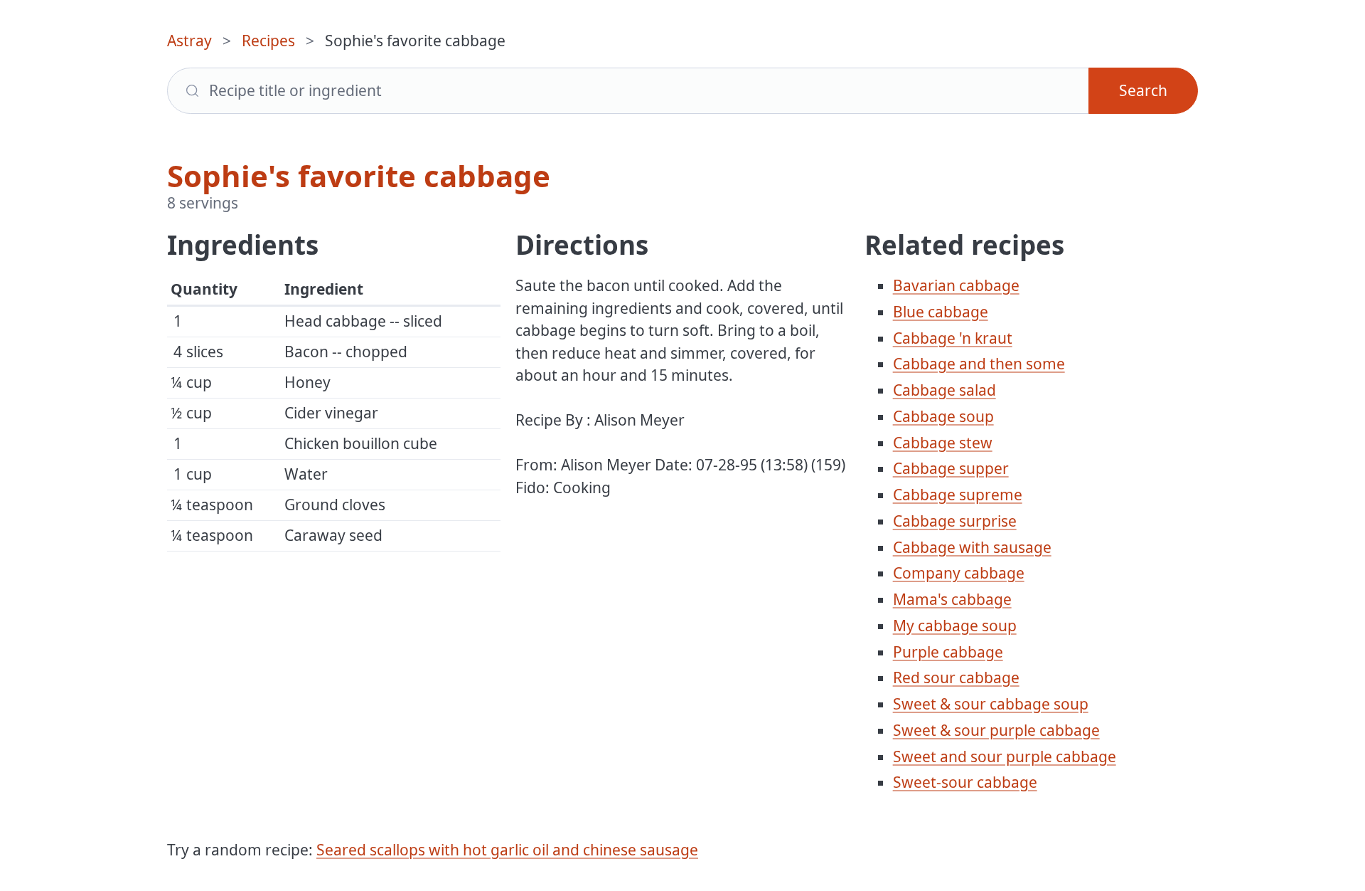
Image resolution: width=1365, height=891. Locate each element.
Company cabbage (958, 573)
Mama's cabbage (952, 599)
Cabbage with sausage (972, 547)
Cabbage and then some (979, 364)
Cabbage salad (944, 390)
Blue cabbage (940, 312)
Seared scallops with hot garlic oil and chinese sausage (507, 850)
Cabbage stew (942, 443)
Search (1143, 90)
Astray (189, 41)
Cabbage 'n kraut (952, 338)
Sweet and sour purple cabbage (1004, 756)
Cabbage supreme (957, 495)
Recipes (268, 41)
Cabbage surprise (955, 521)
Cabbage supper (951, 468)
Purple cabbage (948, 652)
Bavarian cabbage (956, 285)
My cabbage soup (955, 626)
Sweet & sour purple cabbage (996, 730)
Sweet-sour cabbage (965, 782)
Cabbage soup (943, 416)
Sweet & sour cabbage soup (990, 704)
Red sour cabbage (956, 677)
